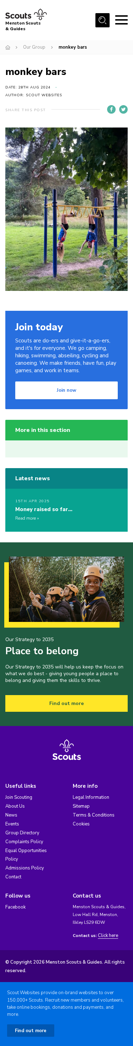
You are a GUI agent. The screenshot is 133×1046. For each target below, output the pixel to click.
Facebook (15, 907)
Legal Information (91, 797)
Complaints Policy (24, 842)
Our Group (34, 47)
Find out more (66, 703)
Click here (108, 936)
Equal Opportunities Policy (26, 854)
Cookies (81, 824)
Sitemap (81, 806)
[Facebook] (111, 109)
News (11, 815)
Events (12, 824)
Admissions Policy (24, 868)
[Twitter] (123, 109)
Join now (66, 390)
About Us (15, 806)
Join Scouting (18, 797)
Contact (13, 877)
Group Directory (22, 833)
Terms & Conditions (94, 815)
